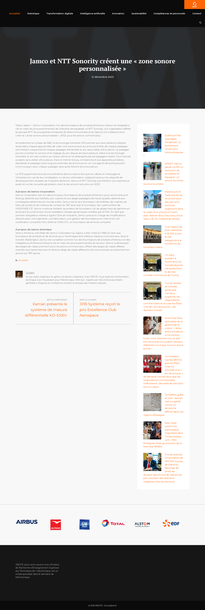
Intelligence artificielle (92, 13)
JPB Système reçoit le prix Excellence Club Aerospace (100, 309)
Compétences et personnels (169, 13)
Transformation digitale (59, 13)
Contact (196, 13)
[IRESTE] (194, 4)
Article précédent (57, 300)
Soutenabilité (138, 13)
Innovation (118, 13)
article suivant (88, 300)
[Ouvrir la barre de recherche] (200, 22)
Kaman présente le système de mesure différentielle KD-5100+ (46, 309)
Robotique (33, 13)
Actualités (14, 13)
